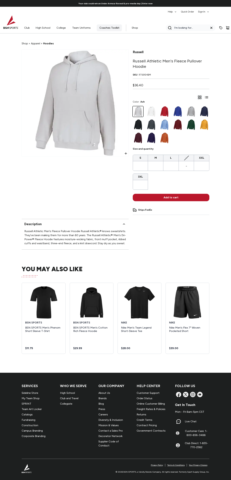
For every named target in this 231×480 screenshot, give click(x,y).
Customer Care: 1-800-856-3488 (196, 433)
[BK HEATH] (151, 124)
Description (33, 224)
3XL (140, 176)
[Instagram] (192, 394)
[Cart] (227, 27)
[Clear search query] (211, 27)
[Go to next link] (207, 3)
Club (27, 27)
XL (186, 157)
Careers (103, 414)
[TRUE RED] (164, 111)
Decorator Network (110, 436)
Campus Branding (32, 430)
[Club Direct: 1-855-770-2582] (178, 445)
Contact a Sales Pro (110, 430)
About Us (104, 392)
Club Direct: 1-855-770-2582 (196, 445)
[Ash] (138, 111)
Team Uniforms (81, 27)
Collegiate (66, 403)
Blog (101, 403)
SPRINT (26, 403)
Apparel (35, 43)
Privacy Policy (157, 465)
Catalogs (27, 414)
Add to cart (171, 197)
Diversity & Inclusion (110, 419)
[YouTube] (199, 394)
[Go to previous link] (24, 3)
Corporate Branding (33, 436)
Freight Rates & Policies (151, 409)
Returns (141, 414)
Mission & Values (108, 425)
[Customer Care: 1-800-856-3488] (177, 433)
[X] (185, 394)
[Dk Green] (191, 124)
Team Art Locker (32, 409)
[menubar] (188, 10)
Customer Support (148, 392)
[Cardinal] (177, 124)
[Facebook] (178, 394)
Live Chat (191, 421)
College (61, 27)
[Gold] (204, 124)
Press (101, 409)
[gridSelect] (200, 97)
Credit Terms (144, 419)
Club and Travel (69, 398)
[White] (151, 111)
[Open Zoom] (126, 153)
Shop (135, 27)
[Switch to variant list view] (206, 97)
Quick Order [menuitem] (187, 11)
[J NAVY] (204, 111)
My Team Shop (31, 398)
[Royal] (177, 111)
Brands (102, 398)
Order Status (144, 398)
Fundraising (28, 419)
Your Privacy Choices (198, 465)
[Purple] (151, 138)
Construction (30, 425)
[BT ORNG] (164, 138)
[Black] (138, 124)
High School (43, 27)
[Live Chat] (178, 421)
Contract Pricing (147, 425)
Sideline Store (30, 392)
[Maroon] (138, 138)
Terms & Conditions (176, 465)
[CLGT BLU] (164, 124)
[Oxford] (191, 111)
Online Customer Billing (151, 403)
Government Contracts (151, 430)
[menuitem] (172, 10)
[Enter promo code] (220, 27)
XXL (201, 157)
